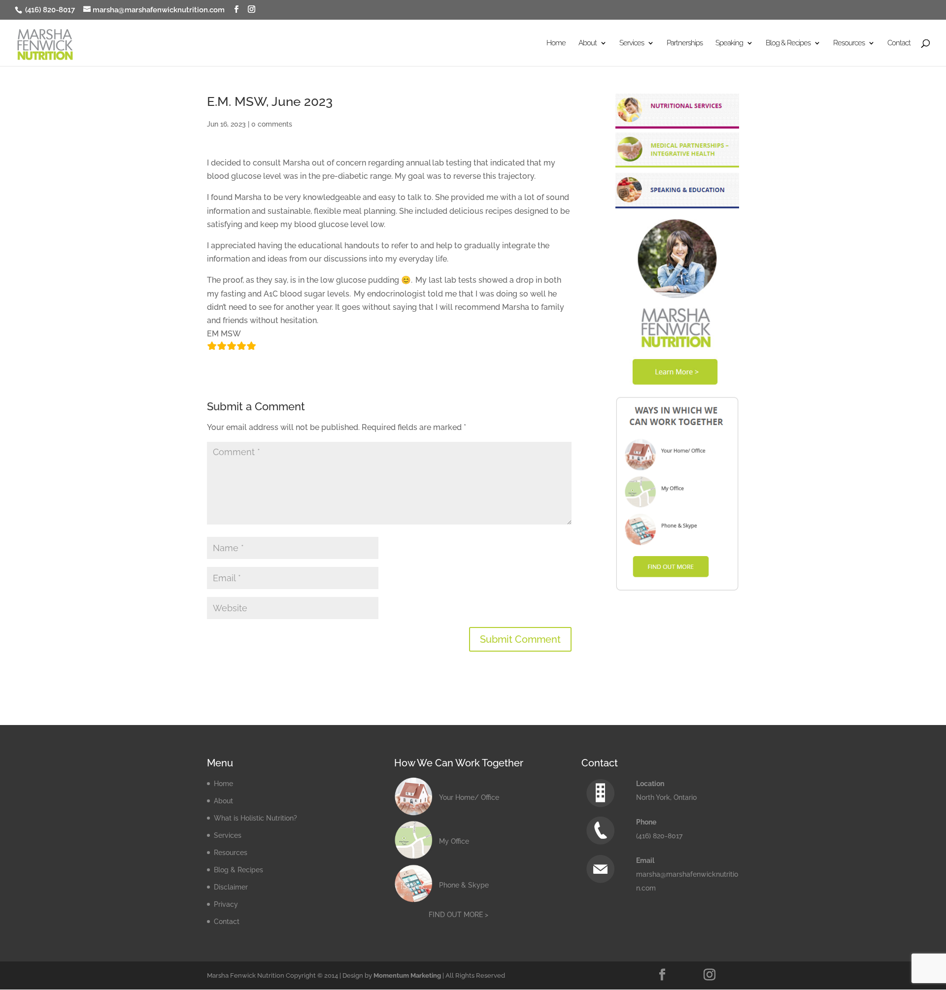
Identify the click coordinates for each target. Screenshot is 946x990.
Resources (230, 853)
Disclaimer (231, 887)
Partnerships (685, 43)
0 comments (271, 124)
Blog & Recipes (238, 870)
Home (556, 43)
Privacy (226, 904)
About (223, 801)
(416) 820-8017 (49, 9)
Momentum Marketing (407, 975)
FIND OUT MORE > (458, 915)
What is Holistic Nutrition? (255, 818)
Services (227, 835)
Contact (899, 43)
